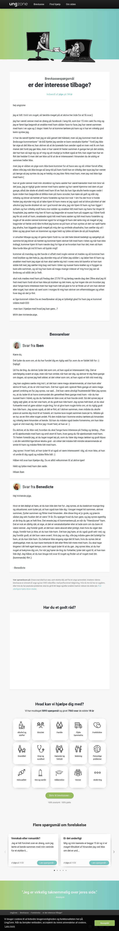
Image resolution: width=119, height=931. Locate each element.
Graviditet (22, 756)
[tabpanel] (33, 850)
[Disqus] (59, 650)
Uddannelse (59, 780)
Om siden (71, 4)
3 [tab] (60, 869)
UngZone (18, 4)
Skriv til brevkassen (59, 795)
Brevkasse (39, 4)
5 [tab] (66, 869)
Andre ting (97, 780)
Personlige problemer (97, 757)
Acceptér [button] (104, 923)
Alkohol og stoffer (22, 733)
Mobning (78, 756)
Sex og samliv (40, 780)
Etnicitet (40, 732)
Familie (60, 732)
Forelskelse (97, 732)
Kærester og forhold (60, 757)
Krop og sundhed (40, 757)
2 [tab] (57, 869)
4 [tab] (63, 869)
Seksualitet (21, 780)
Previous (5, 850)
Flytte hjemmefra (78, 733)
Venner (78, 780)
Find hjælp (55, 4)
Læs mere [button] (10, 926)
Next (113, 850)
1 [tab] (54, 869)
